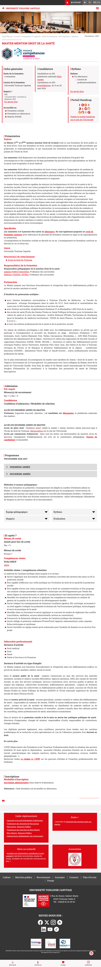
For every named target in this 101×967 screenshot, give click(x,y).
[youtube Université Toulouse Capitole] (50, 929)
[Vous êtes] (67, 2)
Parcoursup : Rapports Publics (19, 826)
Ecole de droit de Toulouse (20, 260)
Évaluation (59, 518)
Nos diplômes (64, 36)
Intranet (77, 2)
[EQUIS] (50, 943)
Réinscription (36, 431)
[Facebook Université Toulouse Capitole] (40, 922)
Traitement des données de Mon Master (23, 830)
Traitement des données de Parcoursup (23, 823)
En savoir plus (11, 101)
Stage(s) (10, 518)
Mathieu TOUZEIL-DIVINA (16, 274)
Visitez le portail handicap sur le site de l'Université (82, 118)
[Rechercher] (89, 2)
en (98, 2)
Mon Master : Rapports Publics (19, 833)
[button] (50, 467)
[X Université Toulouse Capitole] (46, 922)
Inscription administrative (16, 782)
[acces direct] (84, 2)
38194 (6, 565)
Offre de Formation (49, 36)
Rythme (58, 511)
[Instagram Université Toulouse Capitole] (53, 922)
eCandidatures (44, 85)
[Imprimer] (4, 801)
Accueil (17, 36)
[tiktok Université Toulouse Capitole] (56, 929)
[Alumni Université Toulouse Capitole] (59, 922)
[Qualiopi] (36, 943)
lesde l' (30, 759)
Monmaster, (68, 413)
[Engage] (65, 943)
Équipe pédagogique (16, 511)
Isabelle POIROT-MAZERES (16, 271)
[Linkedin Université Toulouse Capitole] (43, 929)
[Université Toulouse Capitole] (43, 900)
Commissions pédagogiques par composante (25, 836)
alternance (50, 231)
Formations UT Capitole (30, 36)
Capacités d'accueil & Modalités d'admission (25, 820)
